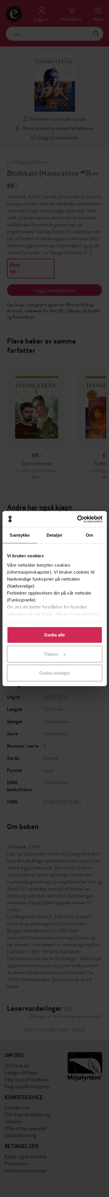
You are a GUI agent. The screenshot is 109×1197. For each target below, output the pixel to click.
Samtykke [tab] (20, 535)
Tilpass (51, 653)
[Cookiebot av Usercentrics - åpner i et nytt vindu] (77, 519)
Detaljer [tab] (54, 535)
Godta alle (54, 634)
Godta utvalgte (54, 672)
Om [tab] (89, 535)
